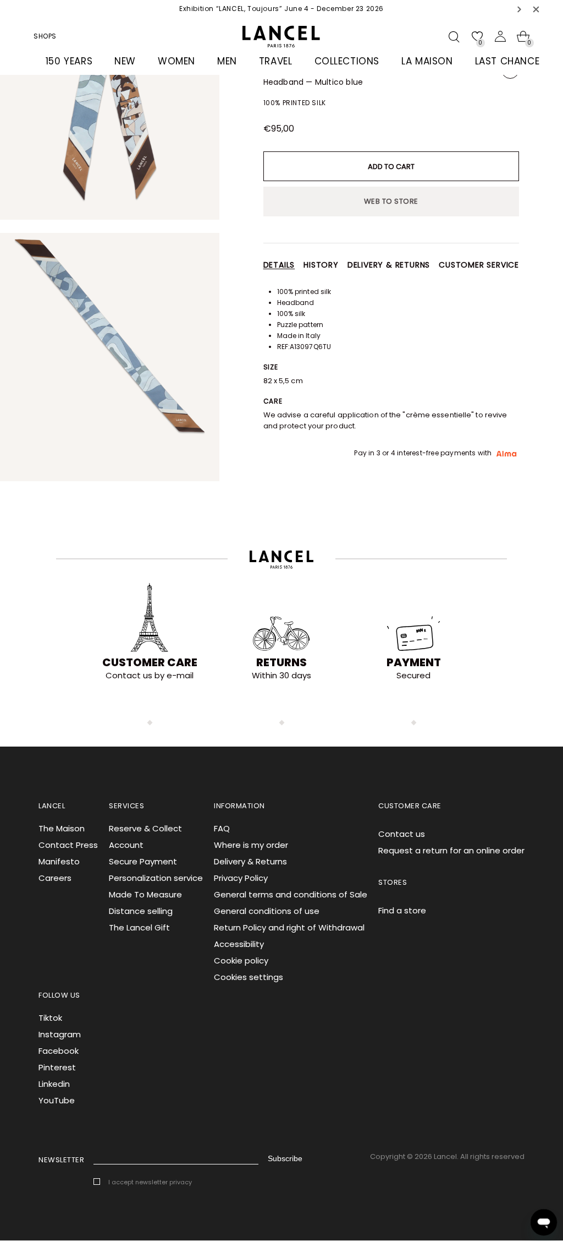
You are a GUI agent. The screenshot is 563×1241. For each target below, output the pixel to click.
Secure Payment (143, 861)
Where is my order (251, 845)
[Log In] (500, 36)
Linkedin (54, 1084)
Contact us (401, 834)
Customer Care (149, 662)
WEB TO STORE (391, 201)
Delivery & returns (388, 264)
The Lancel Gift (139, 927)
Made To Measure (145, 894)
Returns (281, 662)
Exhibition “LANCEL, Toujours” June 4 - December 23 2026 (281, 8)
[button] (520, 9)
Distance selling (141, 911)
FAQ (222, 828)
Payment (414, 662)
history (321, 264)
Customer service (479, 264)
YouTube (56, 1100)
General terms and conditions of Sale (290, 894)
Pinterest (57, 1067)
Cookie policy (241, 960)
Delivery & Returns (250, 861)
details (279, 264)
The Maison (61, 828)
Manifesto (59, 861)
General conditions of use (266, 911)
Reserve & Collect (145, 828)
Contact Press (68, 845)
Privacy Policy (241, 878)
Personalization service (156, 878)
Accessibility (239, 944)
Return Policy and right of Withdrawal (289, 927)
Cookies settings (248, 977)
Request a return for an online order (451, 850)
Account (126, 845)
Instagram (59, 1034)
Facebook (58, 1051)
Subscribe (285, 1158)
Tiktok (50, 1018)
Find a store (402, 910)
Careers (54, 878)
